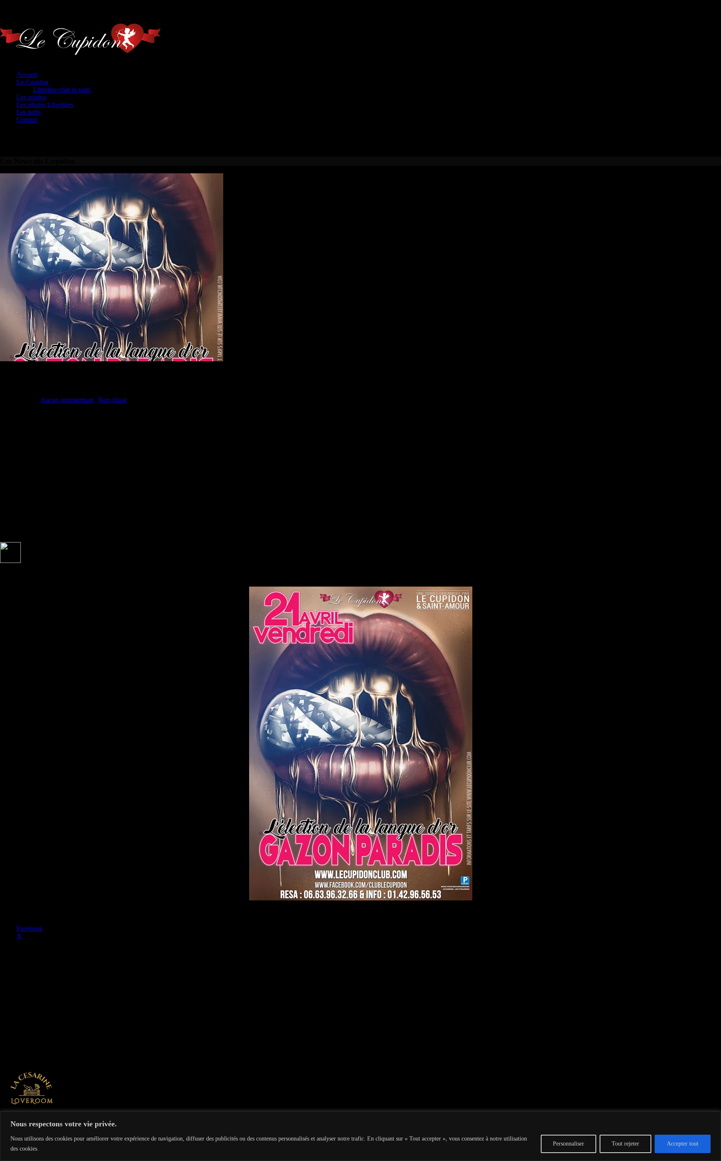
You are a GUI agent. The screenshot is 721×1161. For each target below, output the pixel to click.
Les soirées (31, 97)
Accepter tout (682, 1144)
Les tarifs (29, 112)
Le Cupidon (32, 82)
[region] (360, 1136)
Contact (27, 119)
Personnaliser (568, 1144)
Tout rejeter (625, 1144)
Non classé (112, 399)
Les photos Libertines (45, 104)
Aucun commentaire (67, 399)
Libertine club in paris (62, 89)
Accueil (27, 74)
